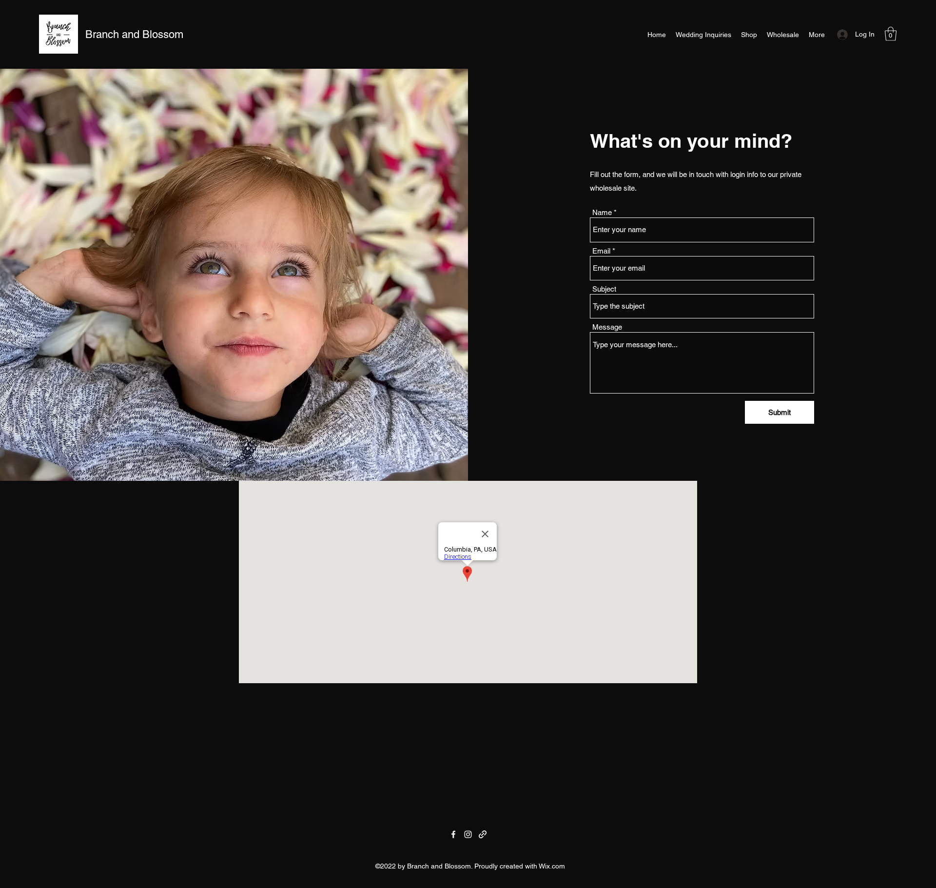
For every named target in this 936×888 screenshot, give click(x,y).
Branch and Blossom (134, 34)
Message (607, 327)
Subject (604, 289)
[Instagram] (468, 834)
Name (602, 212)
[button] (891, 34)
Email (601, 251)
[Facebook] (453, 834)
